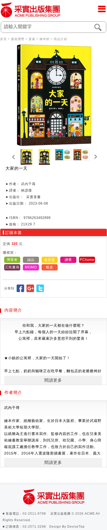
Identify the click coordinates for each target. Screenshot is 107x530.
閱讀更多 (53, 380)
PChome (87, 260)
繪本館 (44, 39)
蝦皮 (49, 267)
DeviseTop (76, 526)
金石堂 (49, 260)
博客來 (12, 260)
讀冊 (68, 260)
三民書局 (12, 267)
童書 (32, 39)
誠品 (31, 260)
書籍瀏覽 (17, 39)
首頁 (3, 39)
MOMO (31, 267)
